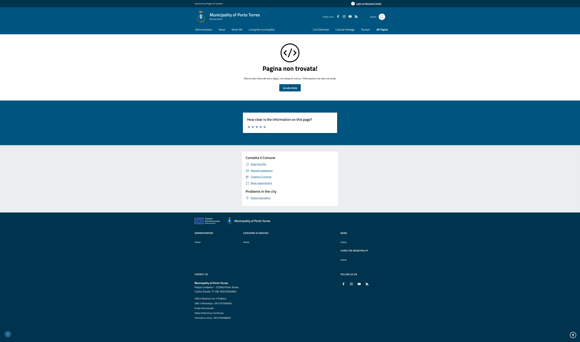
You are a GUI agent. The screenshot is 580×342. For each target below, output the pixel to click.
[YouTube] (349, 17)
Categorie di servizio (255, 233)
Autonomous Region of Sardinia (209, 3)
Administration (204, 233)
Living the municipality (354, 250)
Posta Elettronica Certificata (209, 313)
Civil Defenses (321, 30)
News (343, 233)
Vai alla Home (290, 88)
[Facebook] (337, 17)
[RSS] (355, 17)
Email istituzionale (204, 308)
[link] (208, 221)
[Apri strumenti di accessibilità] (573, 335)
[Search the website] (382, 17)
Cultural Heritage (345, 30)
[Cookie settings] (8, 334)
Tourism (365, 30)
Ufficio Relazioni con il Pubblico (210, 298)
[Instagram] (343, 17)
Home (198, 242)
